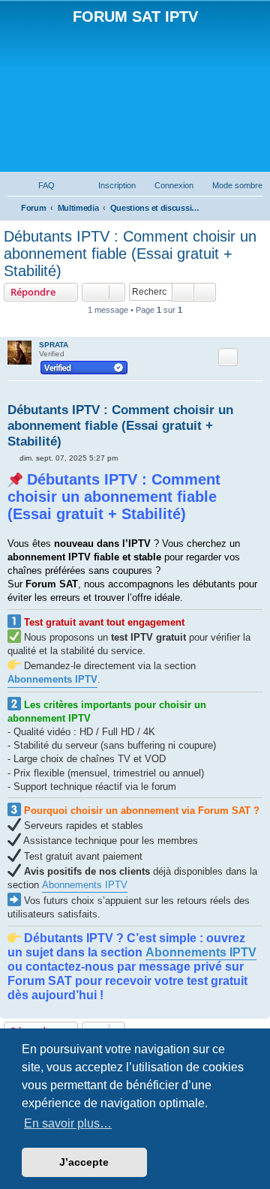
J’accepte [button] (84, 1162)
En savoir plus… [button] (68, 1123)
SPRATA (53, 345)
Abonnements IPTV (85, 884)
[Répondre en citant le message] (228, 357)
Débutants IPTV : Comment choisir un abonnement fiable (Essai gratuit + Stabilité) (130, 253)
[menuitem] (40, 185)
